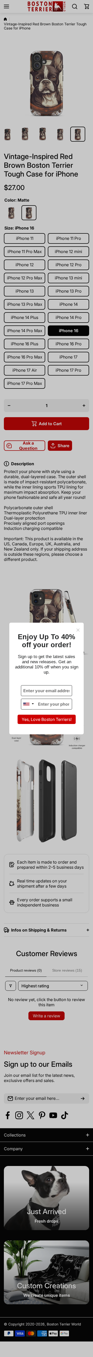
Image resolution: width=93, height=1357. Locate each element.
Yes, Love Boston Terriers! (47, 719)
